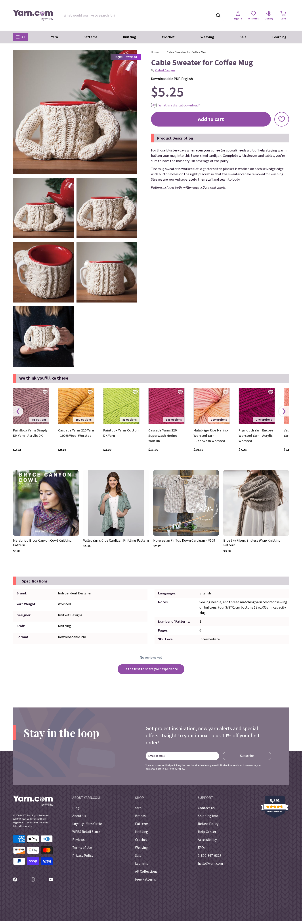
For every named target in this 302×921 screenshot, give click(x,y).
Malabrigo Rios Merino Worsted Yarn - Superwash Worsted (210, 435)
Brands (140, 815)
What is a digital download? (179, 105)
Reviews (78, 839)
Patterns (90, 37)
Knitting (129, 37)
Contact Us (206, 808)
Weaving (207, 37)
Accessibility (207, 839)
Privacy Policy (176, 769)
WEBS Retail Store (86, 831)
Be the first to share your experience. (151, 669)
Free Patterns (145, 879)
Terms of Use (82, 847)
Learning (279, 37)
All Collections (146, 871)
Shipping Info (208, 815)
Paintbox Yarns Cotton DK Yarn (121, 433)
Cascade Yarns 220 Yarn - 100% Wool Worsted (76, 433)
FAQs (201, 847)
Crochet (168, 37)
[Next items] (284, 411)
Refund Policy (208, 823)
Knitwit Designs (165, 70)
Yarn (54, 37)
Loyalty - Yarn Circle (87, 823)
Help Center (207, 831)
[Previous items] (18, 411)
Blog (76, 808)
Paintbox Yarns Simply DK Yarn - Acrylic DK (30, 433)
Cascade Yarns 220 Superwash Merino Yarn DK (162, 435)
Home (155, 52)
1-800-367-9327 (209, 855)
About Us (79, 815)
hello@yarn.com (210, 863)
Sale (243, 37)
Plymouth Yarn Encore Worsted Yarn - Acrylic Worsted (256, 435)
